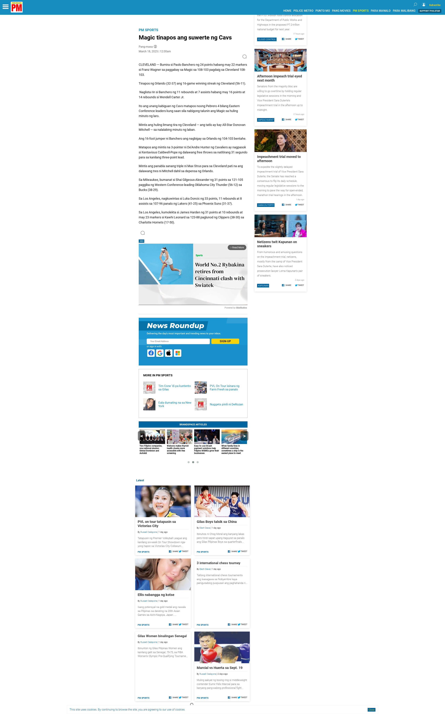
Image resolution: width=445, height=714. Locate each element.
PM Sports (148, 30)
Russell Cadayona (148, 532)
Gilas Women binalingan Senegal (162, 636)
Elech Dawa (205, 528)
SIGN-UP (225, 341)
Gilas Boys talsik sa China (217, 522)
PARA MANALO (381, 10)
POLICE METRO (303, 10)
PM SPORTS (361, 10)
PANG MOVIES (341, 10)
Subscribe (435, 5)
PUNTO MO (322, 10)
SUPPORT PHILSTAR (430, 11)
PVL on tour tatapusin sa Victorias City (157, 524)
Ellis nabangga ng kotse (156, 595)
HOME (287, 10)
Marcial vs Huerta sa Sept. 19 (219, 668)
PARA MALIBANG (404, 10)
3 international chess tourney (218, 563)
